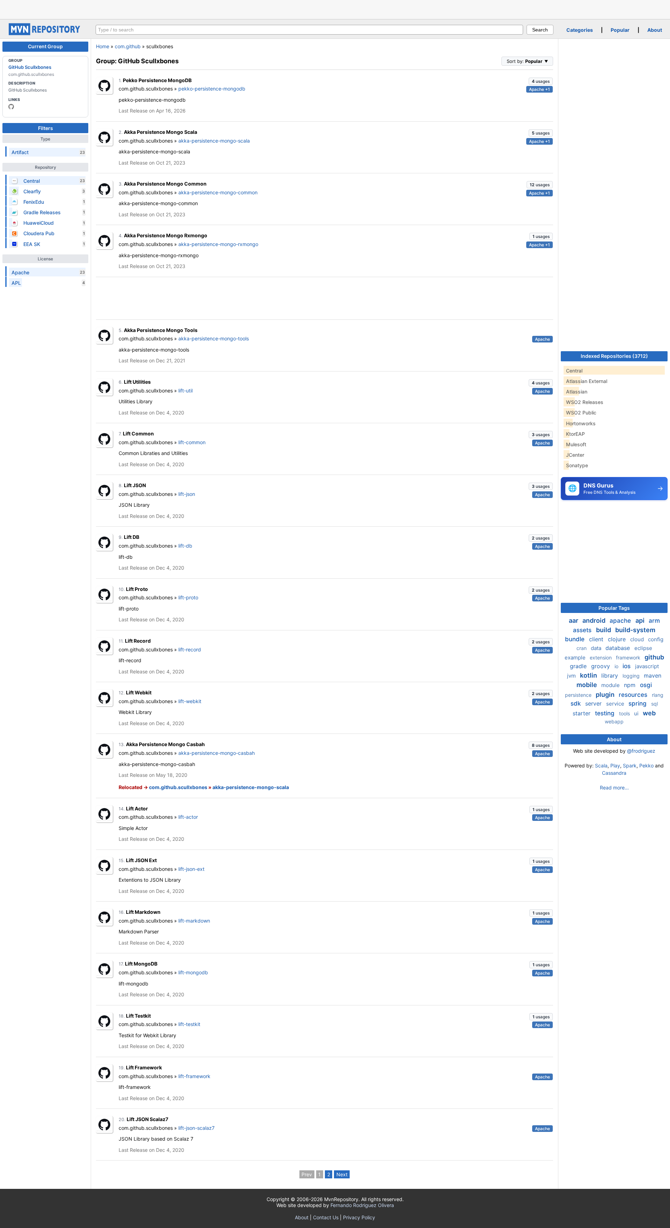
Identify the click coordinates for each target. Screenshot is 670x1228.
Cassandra (614, 773)
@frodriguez (641, 751)
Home (102, 46)
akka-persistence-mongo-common (218, 192)
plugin (606, 694)
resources (634, 694)
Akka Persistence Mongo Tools (161, 330)
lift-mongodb (193, 972)
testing (605, 713)
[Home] (45, 33)
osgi (646, 684)
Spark (629, 765)
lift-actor (188, 817)
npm (630, 684)
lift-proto (188, 597)
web (649, 713)
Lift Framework (144, 1067)
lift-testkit (189, 1024)
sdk (576, 703)
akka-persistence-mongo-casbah (216, 753)
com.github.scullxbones (178, 787)
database (618, 647)
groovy (601, 666)
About (654, 30)
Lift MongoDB (141, 964)
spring (638, 703)
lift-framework (194, 1076)
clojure (617, 639)
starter (582, 713)
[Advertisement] (335, 8)
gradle (579, 666)
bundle (575, 639)
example (576, 657)
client (597, 639)
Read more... (614, 787)
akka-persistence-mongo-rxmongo (218, 244)
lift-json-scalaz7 (196, 1128)
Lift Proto (137, 589)
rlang (657, 695)
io (617, 666)
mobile (587, 684)
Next (342, 1174)
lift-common (192, 442)
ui (637, 713)
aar (574, 620)
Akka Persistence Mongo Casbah (165, 744)
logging (632, 676)
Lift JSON (135, 485)
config (655, 639)
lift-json (186, 494)
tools (625, 713)
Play (615, 765)
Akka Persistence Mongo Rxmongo (165, 235)
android (594, 620)
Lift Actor (137, 808)
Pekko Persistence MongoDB (157, 80)
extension (601, 657)
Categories (579, 30)
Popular (620, 30)
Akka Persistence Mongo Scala (160, 132)
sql (654, 704)
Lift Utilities (137, 382)
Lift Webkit (138, 692)
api (640, 620)
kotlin (589, 675)
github (654, 657)
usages (541, 81)
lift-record (189, 649)
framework (629, 657)
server (594, 703)
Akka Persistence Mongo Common (165, 184)
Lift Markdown (143, 912)
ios (627, 666)
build (604, 630)
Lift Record (138, 641)
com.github (128, 46)
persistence (579, 695)
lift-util (185, 390)
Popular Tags (614, 608)
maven (652, 675)
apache (621, 620)
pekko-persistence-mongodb (211, 89)
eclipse (643, 648)
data (597, 648)
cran (582, 648)
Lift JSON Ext (141, 860)
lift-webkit (189, 701)
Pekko (646, 765)
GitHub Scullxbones (29, 67)
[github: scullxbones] (11, 106)
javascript (647, 666)
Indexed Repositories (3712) (614, 356)
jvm (572, 675)
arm (654, 620)
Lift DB (131, 537)
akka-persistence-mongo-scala (214, 141)
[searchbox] (309, 30)
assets (583, 630)
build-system (635, 630)
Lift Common (138, 433)
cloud (637, 639)
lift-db (185, 546)
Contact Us (325, 1217)
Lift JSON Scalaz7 (147, 1119)
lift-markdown (194, 921)
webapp (614, 721)
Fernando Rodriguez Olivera (362, 1205)
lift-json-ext (191, 869)
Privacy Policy (359, 1217)
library (610, 675)
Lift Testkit (138, 1016)
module (611, 685)
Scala (601, 765)
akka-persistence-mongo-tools (213, 338)
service (616, 703)
